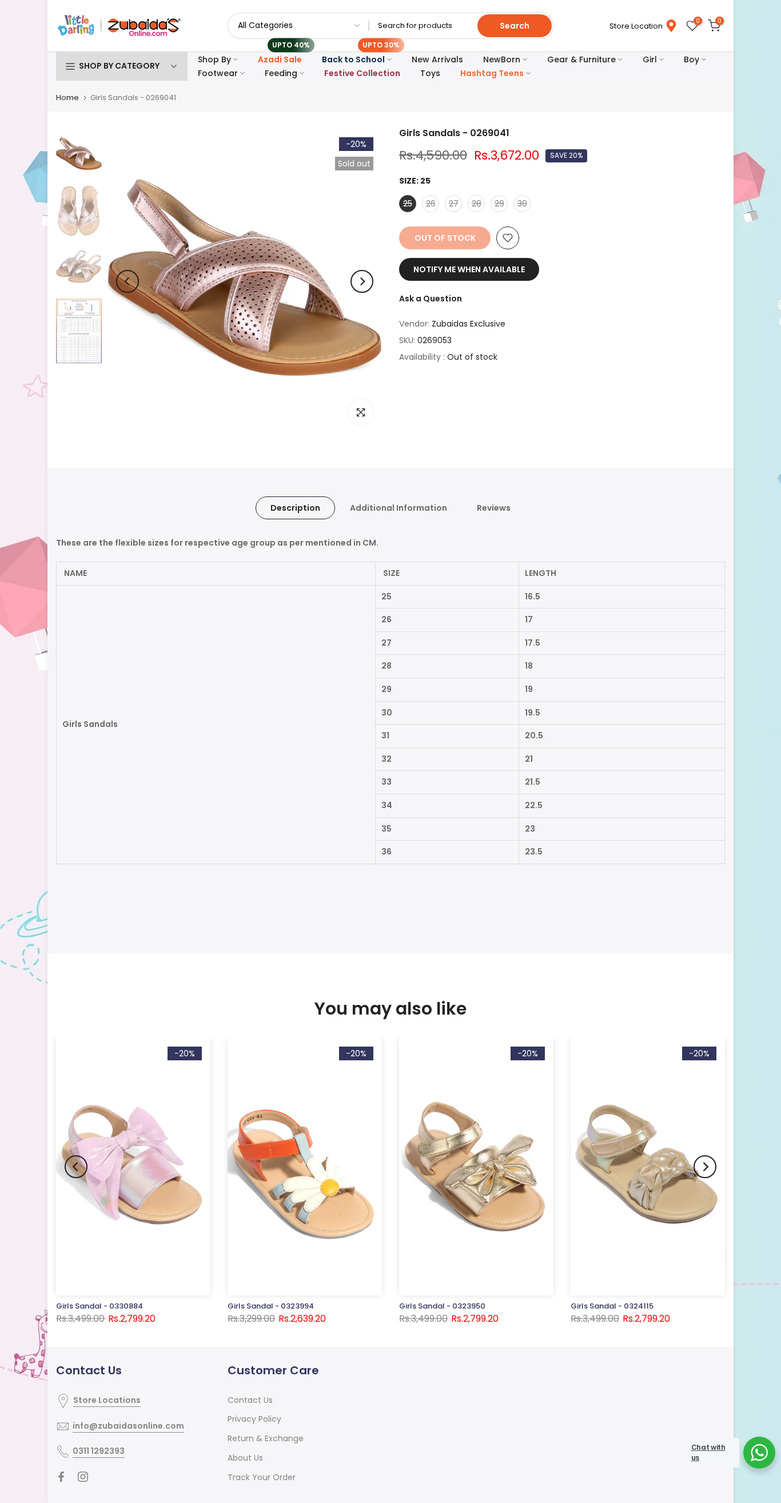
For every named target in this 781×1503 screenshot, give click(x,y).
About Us (245, 1458)
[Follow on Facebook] (61, 1477)
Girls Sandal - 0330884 (99, 1306)
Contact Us (250, 1400)
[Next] (361, 281)
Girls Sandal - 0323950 (442, 1306)
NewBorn (501, 59)
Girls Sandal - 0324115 (612, 1306)
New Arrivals (437, 59)
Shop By (214, 59)
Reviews (494, 508)
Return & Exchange (266, 1438)
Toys (430, 73)
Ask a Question (430, 298)
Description (295, 508)
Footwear (218, 73)
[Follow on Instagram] (83, 1477)
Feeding (281, 73)
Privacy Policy (254, 1419)
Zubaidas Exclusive (468, 323)
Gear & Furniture (581, 59)
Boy (691, 59)
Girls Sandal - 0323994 (271, 1306)
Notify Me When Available (469, 269)
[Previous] (127, 281)
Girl (650, 59)
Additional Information (398, 508)
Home (67, 97)
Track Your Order (262, 1477)
